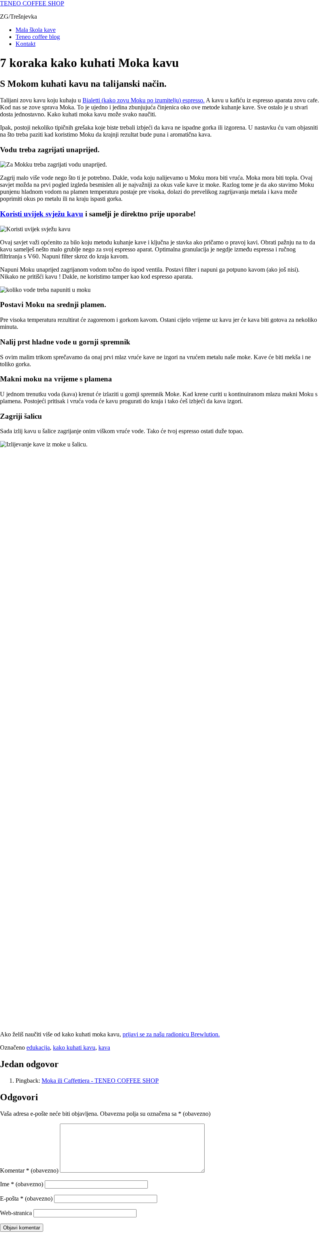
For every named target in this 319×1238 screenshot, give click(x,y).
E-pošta (26, 1198)
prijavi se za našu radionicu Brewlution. (171, 1034)
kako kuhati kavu (74, 1047)
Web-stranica (16, 1213)
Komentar (29, 1170)
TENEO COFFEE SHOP (32, 3)
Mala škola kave (36, 29)
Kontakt (25, 43)
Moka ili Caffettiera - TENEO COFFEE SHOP (100, 1080)
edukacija (38, 1047)
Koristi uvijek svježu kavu (41, 214)
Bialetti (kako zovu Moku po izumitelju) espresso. (143, 100)
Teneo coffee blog (38, 36)
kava (104, 1047)
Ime (21, 1184)
